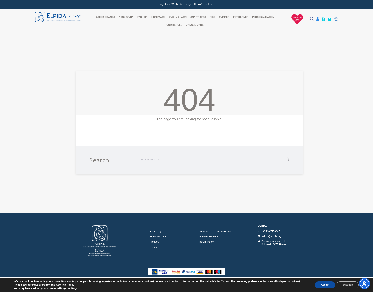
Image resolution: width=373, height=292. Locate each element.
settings (73, 288)
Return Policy (206, 242)
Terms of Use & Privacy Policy (215, 231)
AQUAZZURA (126, 17)
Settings (347, 285)
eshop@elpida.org (271, 236)
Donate (154, 247)
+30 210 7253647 (270, 231)
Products (154, 242)
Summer (224, 17)
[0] (323, 19)
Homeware (158, 17)
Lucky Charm (178, 17)
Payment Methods (208, 236)
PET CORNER (240, 17)
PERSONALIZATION (263, 17)
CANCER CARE (195, 25)
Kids (212, 17)
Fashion (142, 17)
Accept (325, 285)
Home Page (156, 231)
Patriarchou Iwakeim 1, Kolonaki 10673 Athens (273, 243)
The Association (158, 236)
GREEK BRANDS (105, 17)
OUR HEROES (174, 25)
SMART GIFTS (198, 17)
